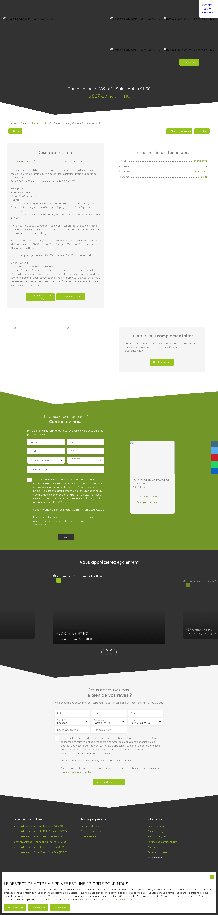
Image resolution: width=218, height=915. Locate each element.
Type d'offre (62, 720)
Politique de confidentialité (162, 841)
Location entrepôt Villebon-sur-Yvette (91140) (38, 836)
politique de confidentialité (75, 771)
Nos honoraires (156, 825)
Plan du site (153, 847)
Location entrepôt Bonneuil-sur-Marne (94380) (39, 841)
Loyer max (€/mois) (69, 729)
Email (33, 451)
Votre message (39, 469)
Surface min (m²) (103, 729)
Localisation (135, 720)
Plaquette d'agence (158, 831)
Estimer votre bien (90, 825)
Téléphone (75, 451)
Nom (72, 442)
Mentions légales (157, 836)
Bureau (25, 123)
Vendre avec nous (90, 831)
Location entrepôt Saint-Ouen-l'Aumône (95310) (40, 852)
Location (13, 123)
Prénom (34, 442)
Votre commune (39, 460)
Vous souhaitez (75, 459)
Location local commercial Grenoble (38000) (38, 847)
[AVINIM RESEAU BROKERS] (208, 3)
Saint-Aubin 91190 (41, 123)
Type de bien (99, 720)
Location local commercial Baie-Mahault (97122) (40, 831)
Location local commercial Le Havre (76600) (38, 825)
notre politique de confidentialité (116, 899)
